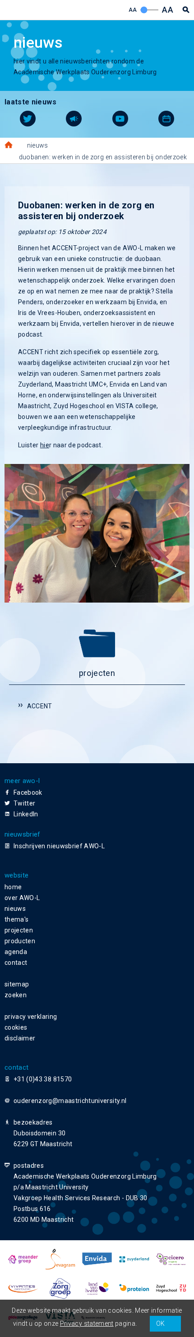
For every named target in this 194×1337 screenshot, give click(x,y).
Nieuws (37, 145)
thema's (16, 919)
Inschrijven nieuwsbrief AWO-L (59, 846)
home (13, 887)
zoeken (16, 995)
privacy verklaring (31, 1016)
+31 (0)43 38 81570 (43, 1079)
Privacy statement (87, 1323)
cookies (16, 1027)
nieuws (15, 908)
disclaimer (20, 1038)
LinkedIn (26, 814)
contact (16, 962)
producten (20, 941)
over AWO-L (22, 897)
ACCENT (39, 706)
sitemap (17, 984)
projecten (19, 930)
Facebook (28, 792)
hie (44, 445)
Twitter (24, 803)
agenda (16, 951)
